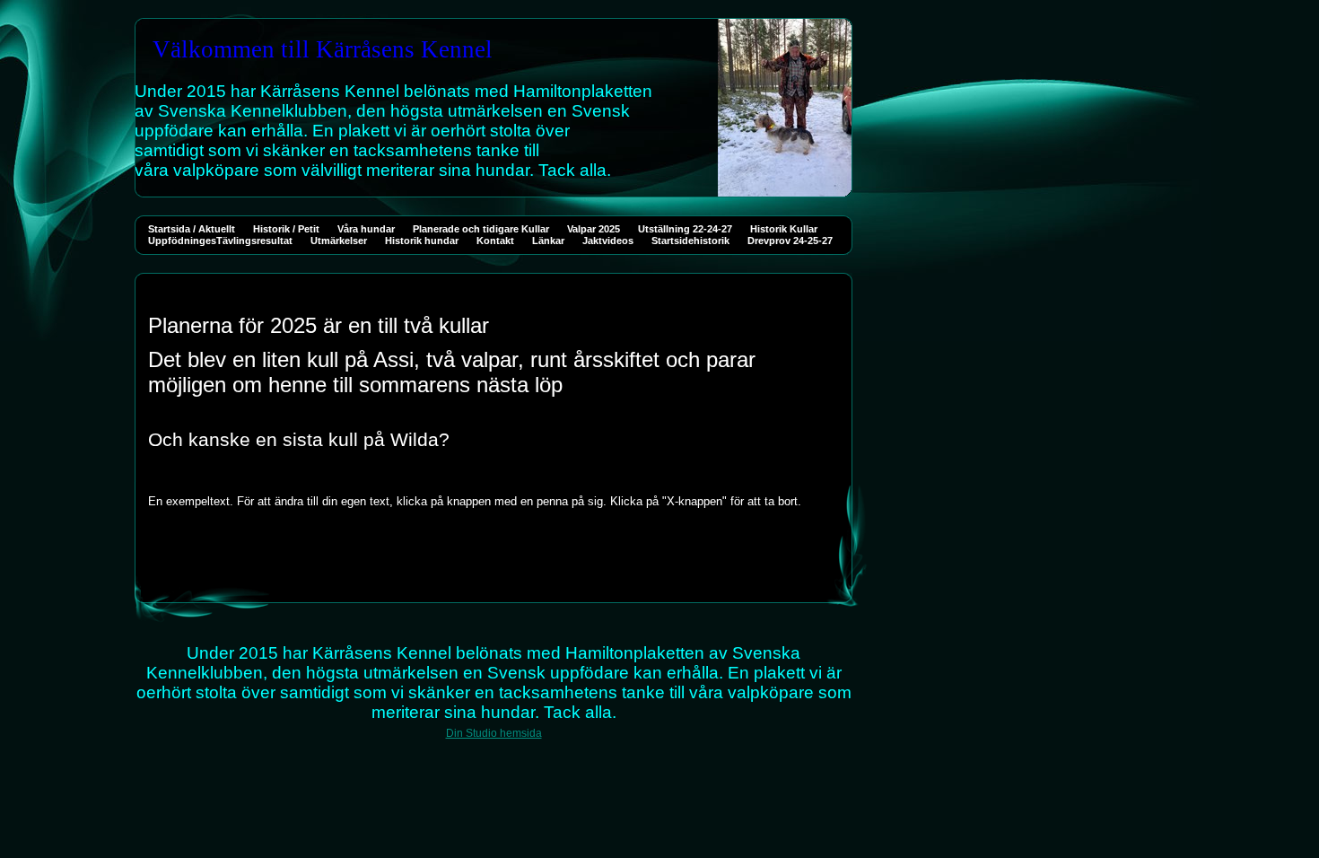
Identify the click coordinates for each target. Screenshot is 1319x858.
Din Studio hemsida (494, 733)
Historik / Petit (286, 228)
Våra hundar (366, 228)
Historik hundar (422, 240)
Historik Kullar (783, 228)
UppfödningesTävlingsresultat (220, 240)
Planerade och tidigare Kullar (481, 228)
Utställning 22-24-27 (685, 228)
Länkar (548, 240)
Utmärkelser (338, 240)
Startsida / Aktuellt (191, 228)
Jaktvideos (607, 240)
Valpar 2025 (593, 228)
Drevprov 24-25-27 (790, 240)
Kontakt (495, 240)
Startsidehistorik (690, 240)
